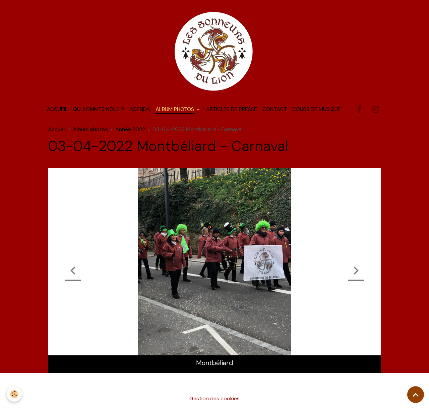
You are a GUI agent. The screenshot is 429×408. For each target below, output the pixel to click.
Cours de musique (316, 109)
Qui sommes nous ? (98, 109)
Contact (274, 109)
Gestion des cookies (214, 398)
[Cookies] (14, 394)
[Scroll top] (415, 394)
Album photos (175, 109)
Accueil (57, 109)
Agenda (139, 109)
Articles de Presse (231, 109)
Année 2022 (130, 129)
